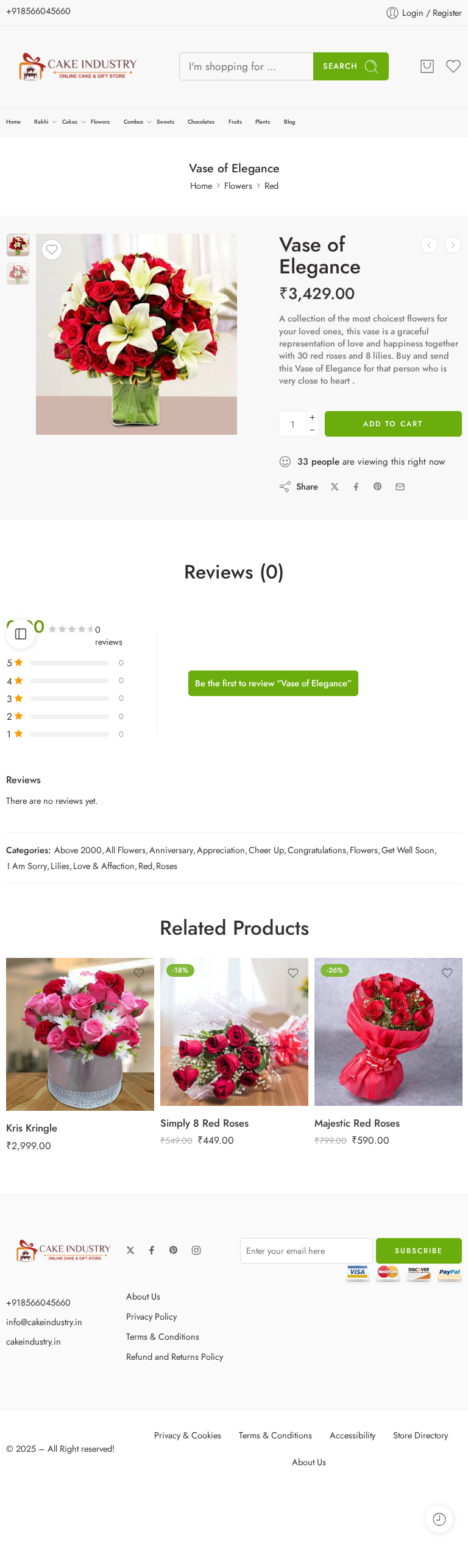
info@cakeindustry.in (44, 1321)
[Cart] (427, 66)
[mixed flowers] (453, 245)
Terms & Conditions (162, 1336)
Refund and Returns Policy (174, 1356)
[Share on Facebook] (356, 486)
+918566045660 (38, 10)
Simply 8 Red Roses (204, 1123)
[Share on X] (334, 486)
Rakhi (41, 121)
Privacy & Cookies (187, 1435)
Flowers (100, 121)
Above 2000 (78, 849)
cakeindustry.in (33, 1341)
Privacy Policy (151, 1316)
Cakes (69, 121)
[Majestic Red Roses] (388, 1032)
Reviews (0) (234, 572)
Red (271, 185)
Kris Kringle (31, 1128)
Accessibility (352, 1435)
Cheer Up (266, 849)
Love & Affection (104, 865)
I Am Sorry (27, 865)
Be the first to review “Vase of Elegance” (273, 683)
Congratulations (317, 849)
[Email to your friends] (400, 487)
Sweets (165, 121)
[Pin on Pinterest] (378, 486)
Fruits (235, 121)
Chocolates (201, 121)
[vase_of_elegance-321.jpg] (18, 245)
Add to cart (393, 423)
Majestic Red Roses (357, 1123)
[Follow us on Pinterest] (174, 1250)
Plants (262, 121)
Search (340, 66)
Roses (166, 865)
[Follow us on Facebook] (152, 1250)
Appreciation (221, 849)
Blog (289, 121)
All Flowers (125, 849)
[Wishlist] (52, 249)
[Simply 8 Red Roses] (234, 1032)
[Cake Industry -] (77, 66)
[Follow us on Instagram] (196, 1250)
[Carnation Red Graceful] (429, 245)
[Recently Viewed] (439, 1519)
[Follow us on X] (130, 1250)
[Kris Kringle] (80, 1034)
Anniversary (171, 849)
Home (13, 121)
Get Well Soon (407, 849)
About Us (143, 1296)
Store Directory (420, 1435)
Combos (133, 121)
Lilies (60, 865)
